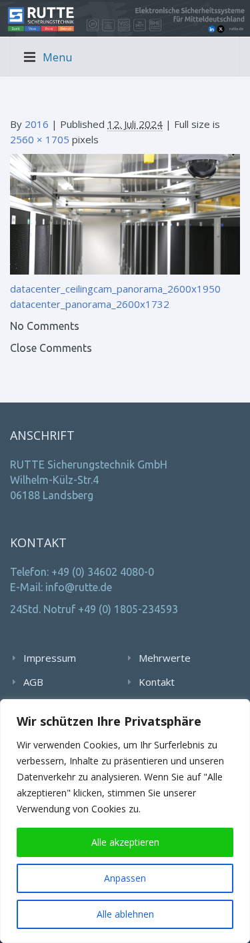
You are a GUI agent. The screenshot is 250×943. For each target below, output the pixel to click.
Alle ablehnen (125, 914)
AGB (33, 681)
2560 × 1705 (39, 139)
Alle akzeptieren (125, 842)
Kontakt (157, 681)
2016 (37, 124)
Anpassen (125, 878)
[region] (125, 821)
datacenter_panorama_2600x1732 (89, 304)
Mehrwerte (165, 657)
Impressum (49, 657)
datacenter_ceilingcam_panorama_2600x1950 (115, 288)
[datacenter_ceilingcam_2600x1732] (125, 213)
